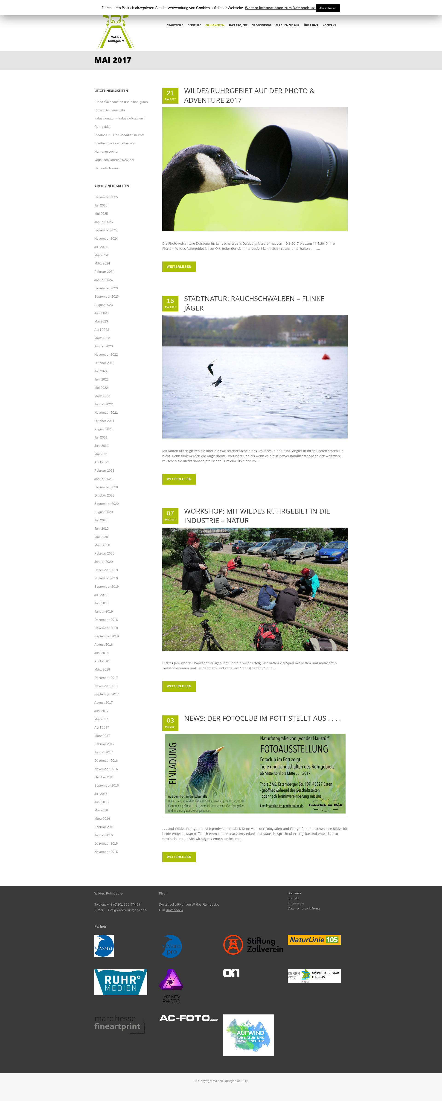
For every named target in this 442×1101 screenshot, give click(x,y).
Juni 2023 (101, 313)
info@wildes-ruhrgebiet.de (127, 910)
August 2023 (103, 305)
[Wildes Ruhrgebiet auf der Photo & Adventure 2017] (255, 169)
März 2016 (102, 818)
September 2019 (106, 586)
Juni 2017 (101, 711)
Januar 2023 (103, 346)
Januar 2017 (103, 752)
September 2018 (106, 636)
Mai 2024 (101, 255)
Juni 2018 (101, 653)
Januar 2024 (103, 280)
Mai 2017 (101, 719)
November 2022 (106, 354)
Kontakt (293, 898)
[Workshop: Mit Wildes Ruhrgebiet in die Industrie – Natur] (255, 589)
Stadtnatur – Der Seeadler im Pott (119, 135)
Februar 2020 (104, 553)
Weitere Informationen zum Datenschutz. (280, 8)
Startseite (295, 893)
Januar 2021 (103, 479)
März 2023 (102, 338)
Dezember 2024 (106, 230)
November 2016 (106, 769)
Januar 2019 (103, 611)
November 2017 (106, 686)
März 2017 (102, 736)
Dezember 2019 (106, 570)
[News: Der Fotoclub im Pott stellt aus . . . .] (255, 773)
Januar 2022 (103, 404)
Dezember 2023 (106, 288)
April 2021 (101, 462)
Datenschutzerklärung (304, 908)
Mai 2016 (101, 810)
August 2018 (103, 644)
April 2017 (101, 727)
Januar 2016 (103, 835)
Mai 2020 (101, 537)
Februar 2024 (104, 271)
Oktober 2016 (104, 777)
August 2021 (103, 429)
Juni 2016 (101, 802)
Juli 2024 (101, 247)
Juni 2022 (101, 379)
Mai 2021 (101, 454)
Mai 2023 (101, 321)
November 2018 (106, 628)
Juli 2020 (101, 520)
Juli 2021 (101, 437)
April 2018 (101, 661)
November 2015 (106, 852)
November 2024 (106, 238)
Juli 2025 (101, 205)
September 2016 (106, 785)
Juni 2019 (101, 603)
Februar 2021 (104, 470)
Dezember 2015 (106, 843)
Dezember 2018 (106, 620)
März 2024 (102, 263)
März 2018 (102, 669)
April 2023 (101, 329)
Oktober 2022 (104, 363)
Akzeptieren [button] (328, 8)
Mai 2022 (101, 387)
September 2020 (106, 503)
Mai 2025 (101, 213)
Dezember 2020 (106, 487)
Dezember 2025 (106, 197)
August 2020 (103, 512)
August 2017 (103, 702)
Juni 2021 (101, 445)
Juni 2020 (101, 528)
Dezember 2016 (106, 760)
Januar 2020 (103, 562)
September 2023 (106, 296)
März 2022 (102, 396)
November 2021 (106, 412)
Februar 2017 (104, 744)
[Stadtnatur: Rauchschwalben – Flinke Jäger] (255, 377)
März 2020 (102, 545)
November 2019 (106, 578)
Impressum (296, 903)
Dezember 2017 (106, 678)
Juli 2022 (101, 371)
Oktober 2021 (104, 421)
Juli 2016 (101, 794)
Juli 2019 (101, 595)
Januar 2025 (103, 222)
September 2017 (106, 694)
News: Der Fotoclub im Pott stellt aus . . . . (262, 718)
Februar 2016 (104, 827)
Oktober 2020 (104, 495)
